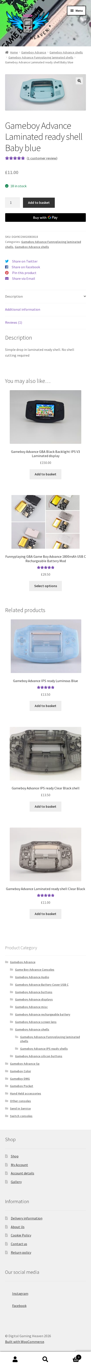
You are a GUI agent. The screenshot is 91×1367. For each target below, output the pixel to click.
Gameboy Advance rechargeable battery (42, 1014)
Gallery (16, 1182)
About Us (18, 1227)
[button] (79, 80)
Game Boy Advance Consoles (34, 970)
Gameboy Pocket (21, 1086)
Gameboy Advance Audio (32, 977)
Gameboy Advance (33, 52)
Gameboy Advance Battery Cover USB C (41, 985)
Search (45, 1359)
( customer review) (42, 158)
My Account (19, 1165)
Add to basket (39, 202)
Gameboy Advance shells (66, 52)
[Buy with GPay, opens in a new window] (45, 217)
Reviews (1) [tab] (13, 322)
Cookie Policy (21, 1235)
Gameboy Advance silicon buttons (38, 1056)
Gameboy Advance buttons (33, 992)
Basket (70, 1355)
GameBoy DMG (20, 1079)
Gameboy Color (20, 1071)
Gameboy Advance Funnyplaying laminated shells (40, 57)
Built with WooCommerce (24, 1341)
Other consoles (20, 1101)
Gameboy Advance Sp (25, 1064)
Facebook (19, 1305)
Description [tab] (14, 296)
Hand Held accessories (25, 1093)
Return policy (21, 1252)
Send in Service (20, 1108)
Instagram (20, 1293)
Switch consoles (21, 1116)
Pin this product (24, 272)
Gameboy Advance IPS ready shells (44, 1049)
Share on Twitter (25, 261)
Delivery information (26, 1218)
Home (14, 52)
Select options (45, 586)
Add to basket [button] (45, 474)
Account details (22, 1173)
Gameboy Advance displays (34, 999)
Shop (15, 1156)
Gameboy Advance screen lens (36, 1022)
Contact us (19, 1244)
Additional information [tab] (22, 309)
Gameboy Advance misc (31, 1007)
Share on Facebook (26, 267)
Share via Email (23, 278)
